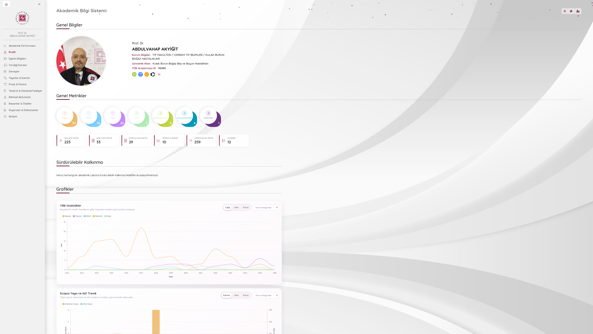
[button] (66, 216)
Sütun (246, 207)
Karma (226, 295)
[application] (169, 246)
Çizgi (227, 207)
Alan (236, 207)
